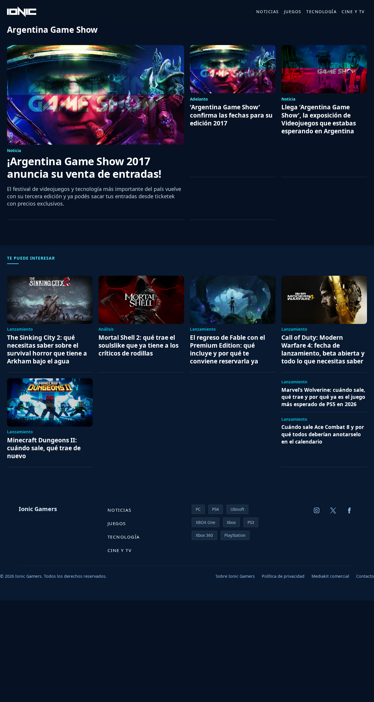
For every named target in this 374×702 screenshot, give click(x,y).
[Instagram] (317, 510)
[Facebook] (349, 510)
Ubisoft (237, 509)
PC (198, 509)
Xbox (231, 522)
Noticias (267, 11)
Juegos (293, 11)
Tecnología (321, 11)
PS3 (250, 522)
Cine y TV (353, 11)
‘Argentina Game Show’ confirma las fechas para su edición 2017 (231, 115)
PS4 (215, 509)
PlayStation (234, 535)
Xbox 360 (204, 535)
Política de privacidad (283, 576)
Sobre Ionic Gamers (235, 576)
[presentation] (95, 95)
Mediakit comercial (330, 576)
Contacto (365, 576)
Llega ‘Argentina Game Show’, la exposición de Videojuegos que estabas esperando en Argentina (318, 119)
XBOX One (205, 522)
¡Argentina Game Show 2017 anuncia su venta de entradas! (84, 167)
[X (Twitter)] (333, 510)
